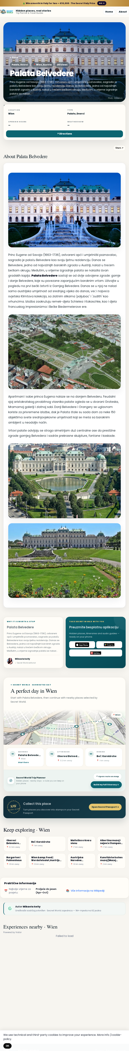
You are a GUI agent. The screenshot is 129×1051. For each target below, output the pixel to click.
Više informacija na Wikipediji (87, 890)
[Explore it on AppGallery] (95, 652)
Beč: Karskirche (107, 756)
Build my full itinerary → (106, 784)
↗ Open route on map (107, 776)
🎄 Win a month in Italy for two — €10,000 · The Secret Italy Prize (63, 3)
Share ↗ (119, 148)
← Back (14, 57)
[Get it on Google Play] (109, 644)
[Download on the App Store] (82, 644)
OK (7, 1046)
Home (109, 11)
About (123, 11)
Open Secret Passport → (105, 807)
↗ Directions (64, 133)
